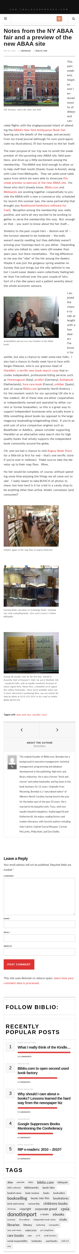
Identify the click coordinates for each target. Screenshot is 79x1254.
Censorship (24, 1119)
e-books (44, 1214)
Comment (9, 876)
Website (8, 946)
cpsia (65, 1209)
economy (11, 1220)
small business (50, 1236)
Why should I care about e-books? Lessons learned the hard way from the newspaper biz (44, 1098)
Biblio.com (41, 51)
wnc (9, 1246)
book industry (26, 1089)
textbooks (36, 1241)
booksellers (59, 1193)
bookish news (14, 1193)
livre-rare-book (32, 384)
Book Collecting (27, 1043)
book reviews (32, 1193)
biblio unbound (14, 1188)
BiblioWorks (31, 1187)
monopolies (54, 1225)
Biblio (30, 1182)
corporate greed (46, 1209)
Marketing (40, 1225)
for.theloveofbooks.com (39, 9)
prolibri (39, 379)
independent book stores (44, 1220)
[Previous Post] (22, 730)
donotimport (22, 1214)
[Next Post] (57, 730)
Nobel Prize (31, 1230)
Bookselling (17, 1198)
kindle (63, 1219)
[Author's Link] (12, 767)
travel (44, 715)
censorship (34, 1204)
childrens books (55, 1203)
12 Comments (25, 1057)
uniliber (59, 384)
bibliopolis (63, 1182)
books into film (40, 1198)
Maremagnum (16, 379)
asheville (20, 1182)
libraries (13, 1225)
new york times (14, 1230)
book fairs (26, 715)
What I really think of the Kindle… (44, 1047)
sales (30, 1236)
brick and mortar (15, 1204)
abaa (18, 715)
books (46, 1193)
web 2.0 (65, 1241)
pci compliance (46, 1230)
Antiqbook (66, 379)
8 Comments (24, 1138)
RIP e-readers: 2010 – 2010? (39, 1149)
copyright (25, 1209)
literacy (27, 1225)
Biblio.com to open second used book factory (43, 1070)
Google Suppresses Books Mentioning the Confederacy (40, 1126)
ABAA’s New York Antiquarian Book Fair (39, 130)
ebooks (58, 1214)
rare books (15, 1235)
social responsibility (17, 1241)
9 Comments (24, 1082)
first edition (24, 1220)
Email (7, 932)
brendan (26, 51)
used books (52, 1241)
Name (7, 919)
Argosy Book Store (59, 450)
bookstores (61, 1198)
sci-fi (38, 1236)
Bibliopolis (10, 192)
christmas (11, 1209)
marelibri (36, 715)
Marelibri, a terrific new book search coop (31, 370)
